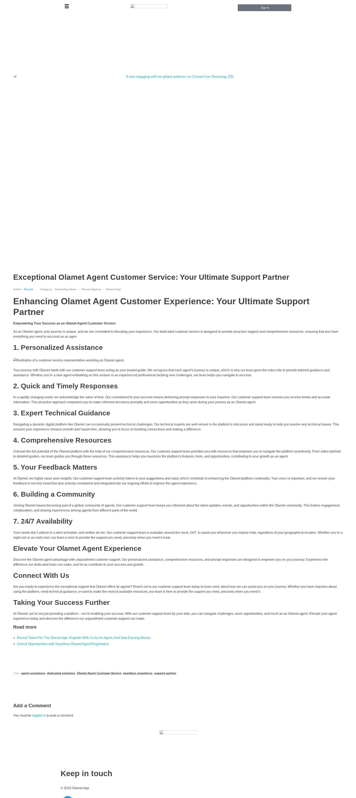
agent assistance (33, 673)
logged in (39, 715)
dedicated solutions (61, 673)
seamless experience (137, 673)
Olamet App (113, 289)
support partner (165, 673)
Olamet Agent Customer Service (99, 673)
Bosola (29, 289)
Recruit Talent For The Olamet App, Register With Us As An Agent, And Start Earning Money (83, 637)
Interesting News (65, 289)
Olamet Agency (91, 289)
